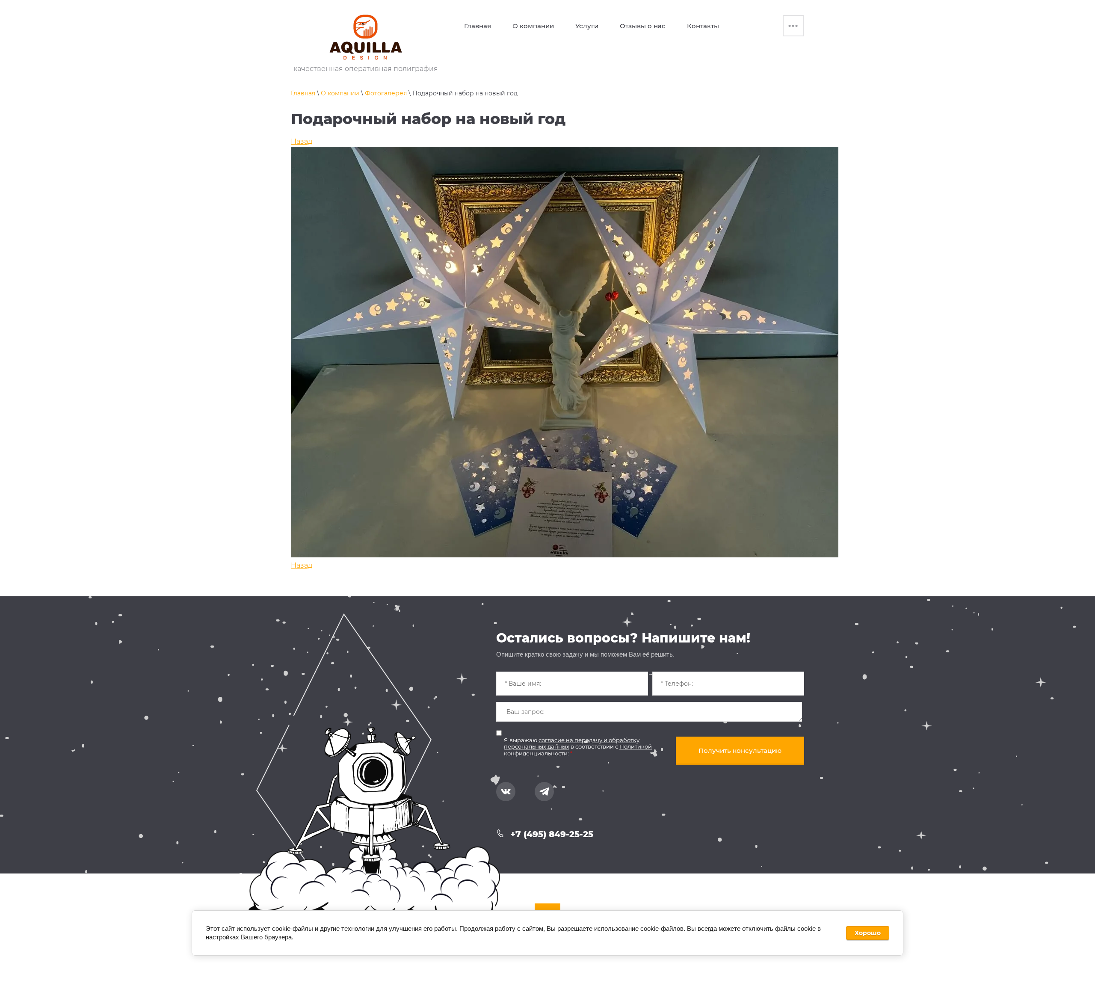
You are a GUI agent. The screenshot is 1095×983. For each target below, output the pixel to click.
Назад (301, 141)
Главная (303, 93)
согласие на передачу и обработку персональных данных (571, 743)
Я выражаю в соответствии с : (578, 747)
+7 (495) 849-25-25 (551, 834)
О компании (340, 93)
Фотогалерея (386, 93)
